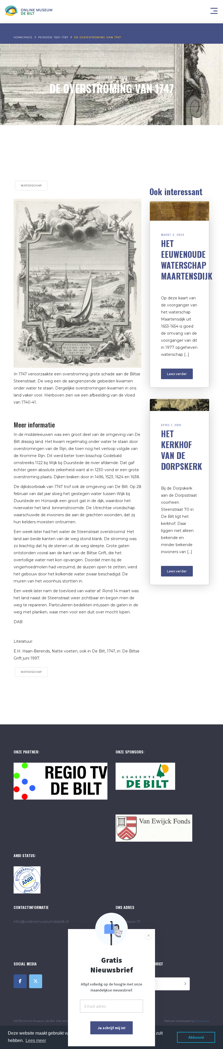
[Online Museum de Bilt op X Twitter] (35, 981)
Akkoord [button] (196, 1037)
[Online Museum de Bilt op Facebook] (20, 981)
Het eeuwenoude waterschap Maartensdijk (186, 259)
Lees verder (177, 374)
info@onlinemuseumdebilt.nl (41, 921)
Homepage (23, 37)
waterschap (31, 185)
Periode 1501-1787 (53, 37)
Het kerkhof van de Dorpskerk (181, 449)
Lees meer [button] (36, 1040)
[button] (214, 9)
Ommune (202, 1021)
